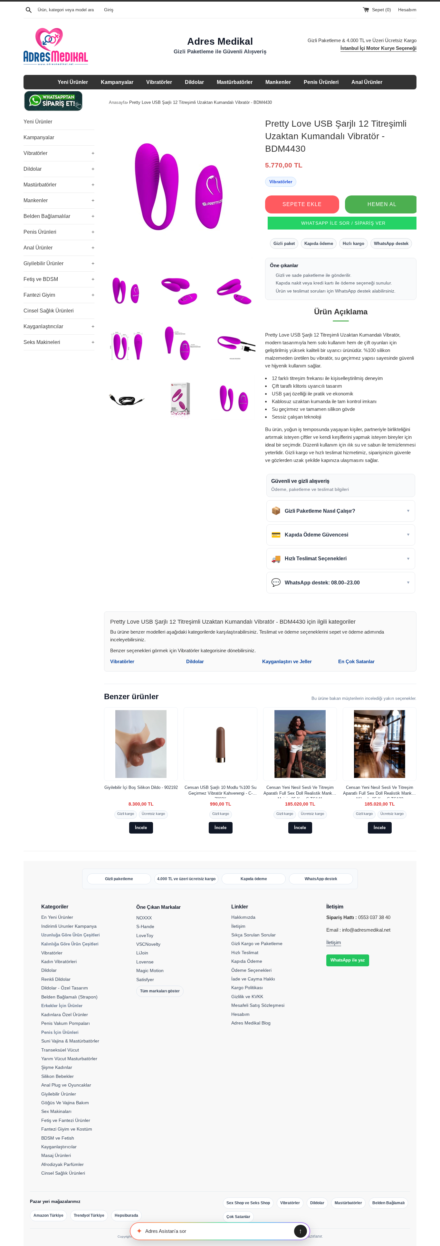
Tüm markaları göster (160, 991)
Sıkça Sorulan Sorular (253, 934)
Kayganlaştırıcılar (59, 326)
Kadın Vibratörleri (59, 961)
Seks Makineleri (59, 342)
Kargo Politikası (247, 987)
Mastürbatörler (235, 82)
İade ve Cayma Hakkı (253, 978)
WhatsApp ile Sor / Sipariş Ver (343, 223)
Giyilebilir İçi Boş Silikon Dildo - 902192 (141, 787)
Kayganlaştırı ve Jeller (287, 661)
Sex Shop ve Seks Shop (248, 1203)
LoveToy (144, 935)
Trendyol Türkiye (89, 1215)
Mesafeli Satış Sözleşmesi (257, 1005)
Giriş (108, 9)
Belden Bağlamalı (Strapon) (69, 996)
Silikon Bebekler (57, 1076)
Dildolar (194, 82)
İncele (141, 827)
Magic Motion (150, 970)
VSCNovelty (148, 944)
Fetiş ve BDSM (59, 279)
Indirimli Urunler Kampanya (69, 926)
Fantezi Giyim (59, 295)
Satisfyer (145, 979)
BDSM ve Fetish (57, 1138)
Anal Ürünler (366, 82)
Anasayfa (118, 102)
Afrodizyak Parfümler (62, 1164)
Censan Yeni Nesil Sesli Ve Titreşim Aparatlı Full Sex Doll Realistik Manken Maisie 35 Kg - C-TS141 (300, 791)
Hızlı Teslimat (244, 952)
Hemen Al (382, 204)
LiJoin (142, 952)
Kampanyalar (117, 82)
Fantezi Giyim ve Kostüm (66, 1129)
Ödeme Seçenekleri (251, 970)
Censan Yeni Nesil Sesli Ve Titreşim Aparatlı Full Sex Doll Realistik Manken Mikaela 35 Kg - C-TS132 (379, 791)
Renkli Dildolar (56, 979)
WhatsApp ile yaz (347, 960)
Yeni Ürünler (73, 82)
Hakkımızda (243, 917)
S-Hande (145, 926)
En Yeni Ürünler (57, 917)
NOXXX (144, 917)
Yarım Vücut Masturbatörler (69, 1058)
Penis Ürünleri (321, 82)
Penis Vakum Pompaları (65, 1023)
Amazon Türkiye (48, 1215)
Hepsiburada (126, 1215)
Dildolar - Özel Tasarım (64, 987)
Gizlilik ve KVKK (247, 996)
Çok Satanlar (238, 1216)
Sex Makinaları (56, 1111)
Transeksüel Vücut (60, 1049)
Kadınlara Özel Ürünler (64, 1014)
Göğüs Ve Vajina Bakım (65, 1102)
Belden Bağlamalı (388, 1203)
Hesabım (407, 9)
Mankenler (278, 82)
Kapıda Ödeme (246, 961)
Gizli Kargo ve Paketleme (256, 943)
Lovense (145, 961)
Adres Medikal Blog (251, 1022)
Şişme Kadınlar (56, 1067)
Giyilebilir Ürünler (59, 263)
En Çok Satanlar (356, 661)
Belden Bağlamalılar (59, 216)
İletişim (238, 926)
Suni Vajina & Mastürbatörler (70, 1040)
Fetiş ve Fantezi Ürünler (65, 1120)
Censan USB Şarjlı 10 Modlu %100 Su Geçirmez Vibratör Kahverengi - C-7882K (220, 791)
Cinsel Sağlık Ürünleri (49, 310)
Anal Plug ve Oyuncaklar (66, 1085)
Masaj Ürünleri (56, 1155)
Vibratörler (159, 82)
